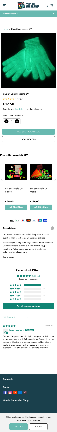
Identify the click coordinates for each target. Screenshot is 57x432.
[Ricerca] (46, 5)
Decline (18, 426)
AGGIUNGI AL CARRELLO (16, 208)
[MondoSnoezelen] (28, 5)
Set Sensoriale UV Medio (39, 190)
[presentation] (2, 180)
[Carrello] (51, 5)
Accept (38, 426)
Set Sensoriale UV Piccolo (14, 190)
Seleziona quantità (13, 115)
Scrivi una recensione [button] (28, 306)
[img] (9, 325)
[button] (4, 5)
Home (5, 29)
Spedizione (20, 109)
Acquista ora (28, 139)
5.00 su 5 (36, 275)
